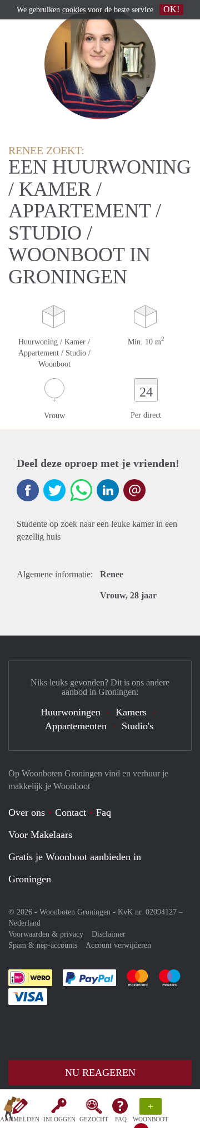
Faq (103, 812)
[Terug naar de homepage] (12, 1111)
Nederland (24, 923)
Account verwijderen (118, 945)
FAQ (121, 1119)
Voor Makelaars (40, 834)
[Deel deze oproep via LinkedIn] (108, 490)
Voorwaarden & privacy (45, 934)
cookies (74, 10)
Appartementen (76, 725)
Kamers (131, 712)
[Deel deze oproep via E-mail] (134, 490)
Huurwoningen (71, 712)
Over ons (26, 812)
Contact (70, 812)
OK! (171, 9)
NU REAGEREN (100, 1072)
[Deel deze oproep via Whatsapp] (81, 490)
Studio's (137, 725)
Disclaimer (109, 934)
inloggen (59, 1119)
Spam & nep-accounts (42, 945)
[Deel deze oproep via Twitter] (54, 490)
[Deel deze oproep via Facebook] (28, 490)
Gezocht (93, 1119)
